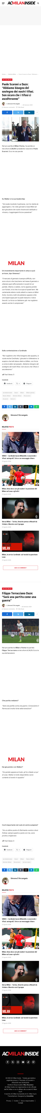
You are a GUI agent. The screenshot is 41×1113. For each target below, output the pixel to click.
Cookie (16, 1101)
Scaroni (5, 399)
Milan (22, 392)
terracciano (27, 862)
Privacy (9, 1101)
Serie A (13, 399)
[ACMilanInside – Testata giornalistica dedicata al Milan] (21, 3)
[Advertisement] (20, 49)
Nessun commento (9, 107)
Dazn (16, 392)
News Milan (7, 396)
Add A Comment (20, 568)
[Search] (38, 3)
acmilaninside (7, 392)
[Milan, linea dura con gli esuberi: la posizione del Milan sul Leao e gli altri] (20, 475)
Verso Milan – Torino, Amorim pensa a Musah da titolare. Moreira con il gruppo (19, 522)
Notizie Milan (7, 79)
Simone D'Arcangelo (14, 104)
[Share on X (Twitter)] (18, 112)
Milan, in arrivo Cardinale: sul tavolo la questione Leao (20, 555)
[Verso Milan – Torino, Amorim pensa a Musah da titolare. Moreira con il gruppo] (20, 508)
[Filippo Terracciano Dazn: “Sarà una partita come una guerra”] (20, 631)
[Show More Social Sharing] (37, 112)
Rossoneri (27, 396)
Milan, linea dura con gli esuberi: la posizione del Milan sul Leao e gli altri (19, 490)
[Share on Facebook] (7, 112)
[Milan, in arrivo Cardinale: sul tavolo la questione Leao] (20, 541)
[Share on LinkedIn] (29, 112)
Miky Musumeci (28, 1085)
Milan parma (30, 392)
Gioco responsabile (27, 1101)
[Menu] (3, 3)
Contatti (20, 1103)
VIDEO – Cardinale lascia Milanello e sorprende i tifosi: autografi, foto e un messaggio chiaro (19, 457)
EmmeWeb (30, 1096)
